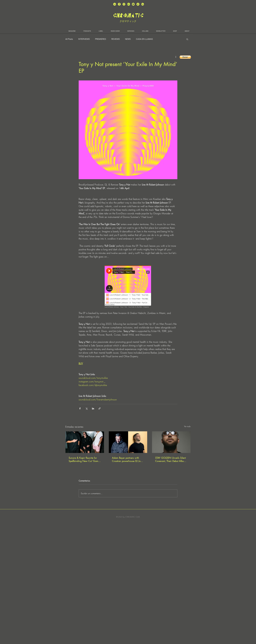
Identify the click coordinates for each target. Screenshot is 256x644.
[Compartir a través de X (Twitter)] (86, 408)
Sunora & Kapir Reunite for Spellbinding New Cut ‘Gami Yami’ (84, 459)
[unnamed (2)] (114, 4)
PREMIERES (100, 39)
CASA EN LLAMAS (144, 39)
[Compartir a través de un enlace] (99, 408)
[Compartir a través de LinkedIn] (93, 408)
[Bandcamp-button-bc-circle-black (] (128, 4)
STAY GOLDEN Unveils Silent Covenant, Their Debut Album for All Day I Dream (170, 459)
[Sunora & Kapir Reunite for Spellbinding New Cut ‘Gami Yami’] (84, 442)
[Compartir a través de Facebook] (80, 408)
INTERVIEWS (84, 39)
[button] (187, 39)
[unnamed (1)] (133, 4)
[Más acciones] (175, 56)
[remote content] (128, 287)
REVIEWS (115, 39)
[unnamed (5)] (138, 4)
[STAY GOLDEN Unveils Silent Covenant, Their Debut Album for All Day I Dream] (171, 442)
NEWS (128, 39)
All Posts (69, 39)
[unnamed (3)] (124, 4)
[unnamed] (142, 4)
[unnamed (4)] (119, 4)
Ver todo (187, 426)
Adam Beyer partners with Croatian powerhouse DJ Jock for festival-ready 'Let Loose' (127, 459)
